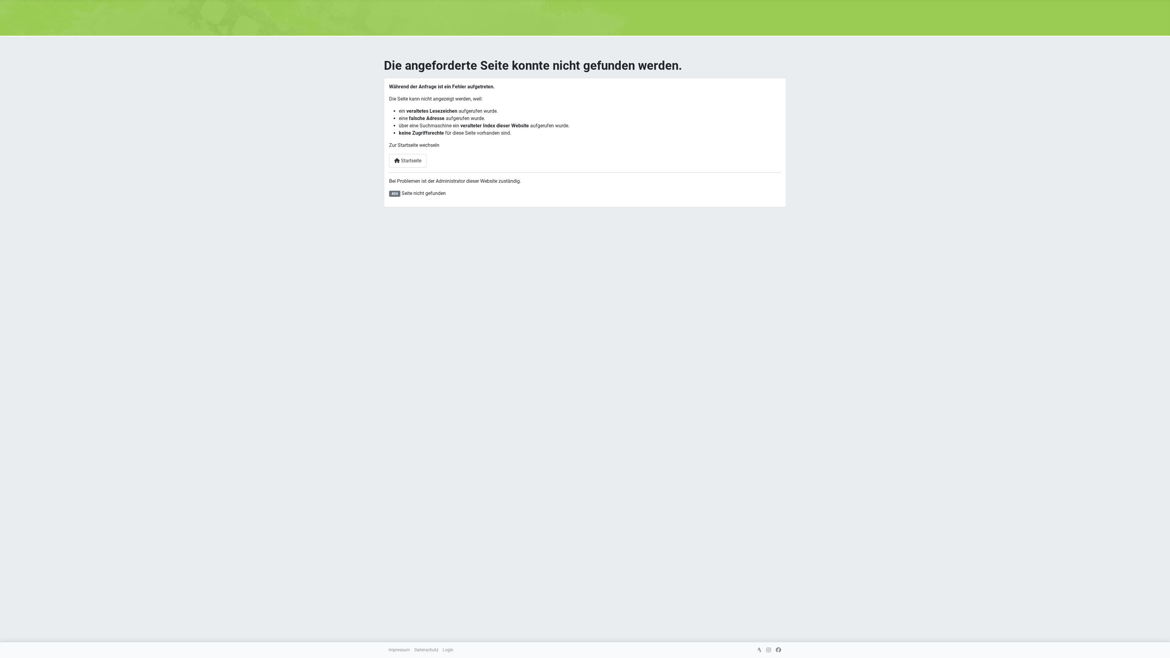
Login (448, 650)
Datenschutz (426, 650)
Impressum (399, 650)
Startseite (410, 161)
